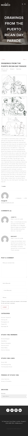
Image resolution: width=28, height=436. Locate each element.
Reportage (18, 69)
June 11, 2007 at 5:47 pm (17, 238)
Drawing (3, 319)
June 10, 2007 (4, 69)
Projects (3, 324)
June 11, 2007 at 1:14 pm (17, 219)
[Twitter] (12, 410)
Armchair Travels (5, 317)
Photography (4, 322)
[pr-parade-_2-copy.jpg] (14, 84)
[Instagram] (16, 410)
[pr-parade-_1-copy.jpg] (14, 105)
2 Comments (4, 70)
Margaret (12, 69)
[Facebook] (8, 410)
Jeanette (13, 217)
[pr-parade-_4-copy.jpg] (14, 127)
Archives (3, 393)
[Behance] (20, 410)
